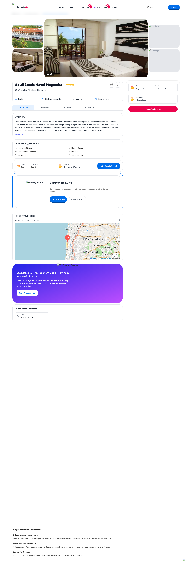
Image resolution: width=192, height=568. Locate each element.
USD (158, 7)
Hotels (61, 7)
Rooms (67, 107)
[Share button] (111, 84)
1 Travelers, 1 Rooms (71, 167)
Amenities (45, 107)
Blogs (114, 7)
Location (89, 107)
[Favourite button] (118, 85)
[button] (67, 239)
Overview (23, 107)
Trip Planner (103, 7)
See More (19, 134)
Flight (71, 7)
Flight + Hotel (84, 7)
